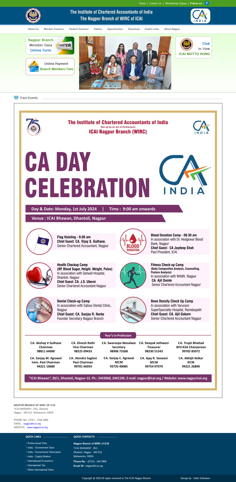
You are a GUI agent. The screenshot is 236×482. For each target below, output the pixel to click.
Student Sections (77, 28)
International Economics (40, 461)
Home (142, 3)
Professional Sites (37, 443)
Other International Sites (41, 469)
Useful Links (152, 29)
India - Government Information (44, 452)
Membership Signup (176, 3)
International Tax (36, 465)
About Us (32, 28)
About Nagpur (172, 29)
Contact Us (156, 3)
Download (132, 28)
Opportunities (114, 28)
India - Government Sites (41, 447)
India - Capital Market (39, 456)
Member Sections (52, 28)
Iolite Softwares (202, 478)
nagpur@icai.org (32, 423)
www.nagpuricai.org (37, 427)
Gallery (96, 28)
